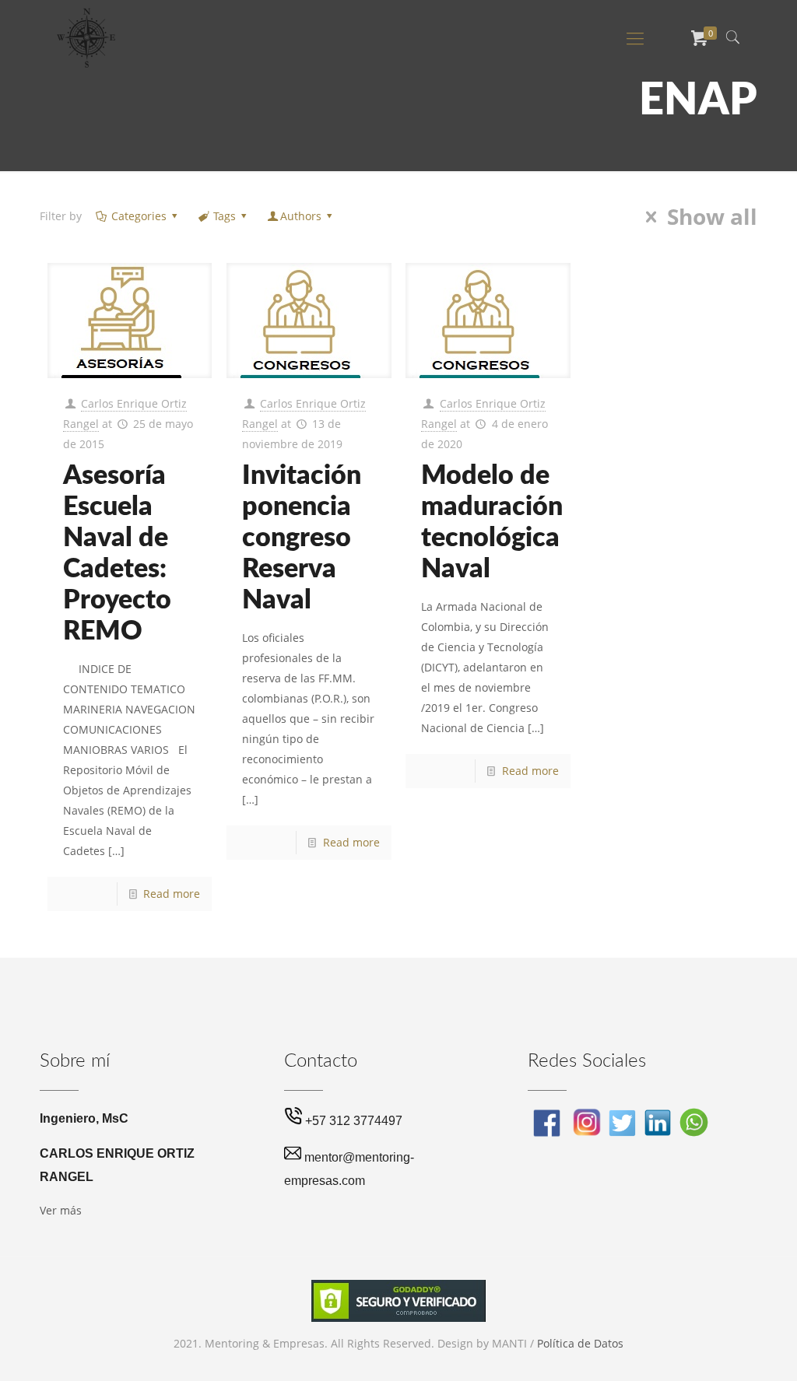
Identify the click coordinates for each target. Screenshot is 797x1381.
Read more (171, 893)
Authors (300, 216)
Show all (712, 217)
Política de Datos (580, 1343)
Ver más (61, 1210)
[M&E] (86, 37)
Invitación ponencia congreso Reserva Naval (301, 538)
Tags (224, 216)
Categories (139, 216)
